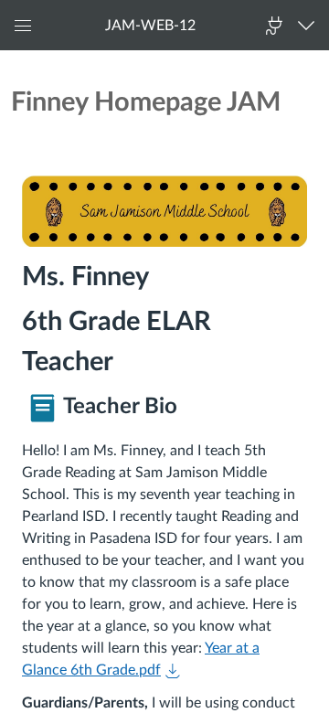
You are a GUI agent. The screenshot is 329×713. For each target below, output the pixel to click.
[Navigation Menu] (310, 25)
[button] (150, 25)
